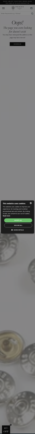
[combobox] (31, 203)
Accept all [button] (18, 220)
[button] (17, 230)
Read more (6, 216)
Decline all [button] (18, 225)
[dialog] (17, 216)
